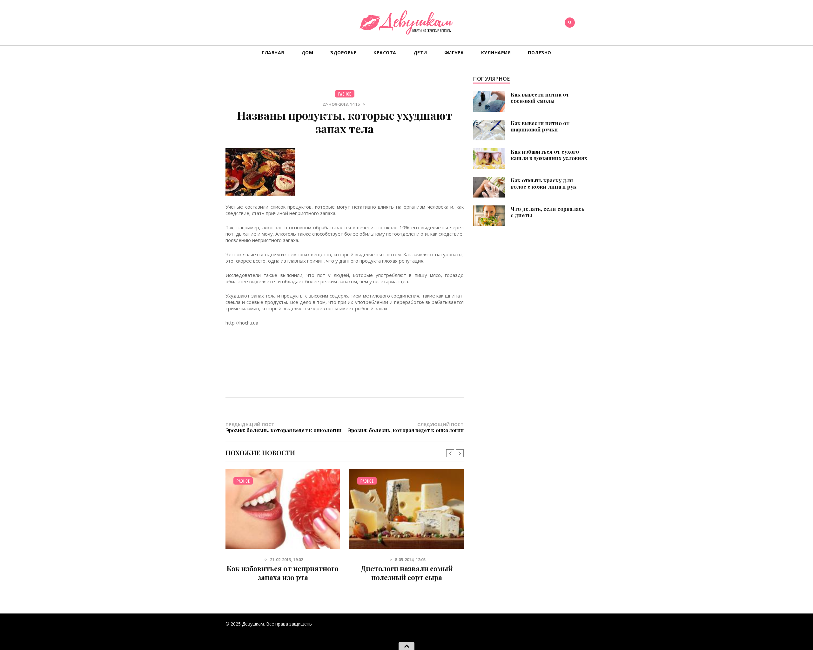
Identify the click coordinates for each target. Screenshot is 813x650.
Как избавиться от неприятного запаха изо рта (283, 573)
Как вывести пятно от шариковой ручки (540, 126)
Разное (344, 94)
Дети (420, 53)
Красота (384, 53)
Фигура (454, 53)
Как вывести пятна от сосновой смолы (540, 97)
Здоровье (343, 53)
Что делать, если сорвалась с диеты (547, 211)
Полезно (539, 53)
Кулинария (496, 53)
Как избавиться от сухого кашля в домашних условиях (549, 154)
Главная (273, 53)
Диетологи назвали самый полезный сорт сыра (407, 573)
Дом (307, 53)
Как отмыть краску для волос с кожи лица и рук (543, 183)
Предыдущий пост (283, 427)
